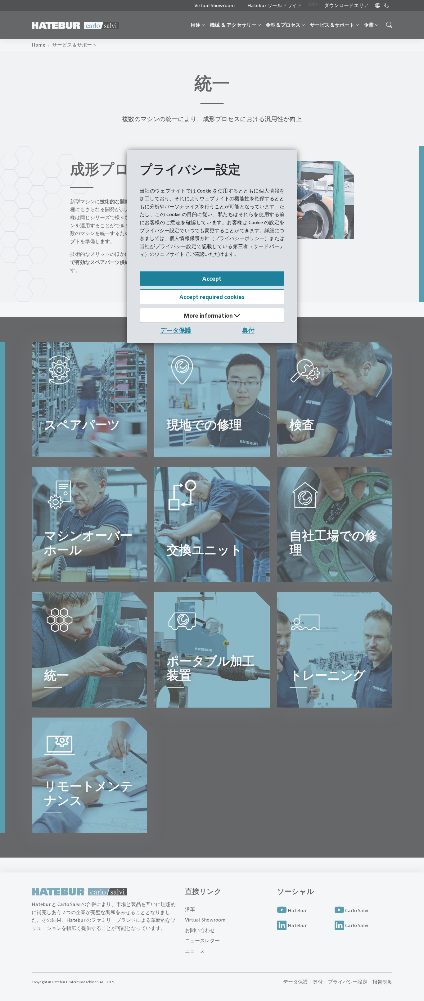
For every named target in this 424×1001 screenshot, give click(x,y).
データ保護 (175, 330)
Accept (212, 278)
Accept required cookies (211, 297)
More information (209, 315)
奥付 (248, 330)
